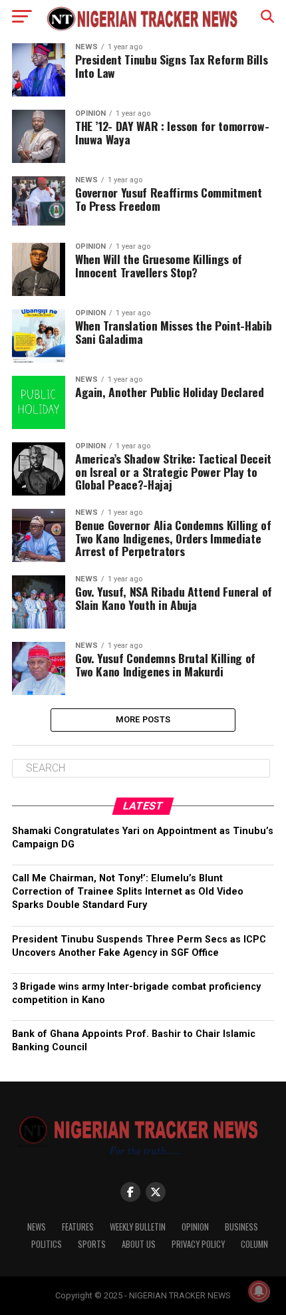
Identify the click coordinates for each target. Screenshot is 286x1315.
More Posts (143, 719)
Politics (46, 1244)
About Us (139, 1244)
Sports (92, 1244)
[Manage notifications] (258, 1291)
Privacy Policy (198, 1244)
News (36, 1227)
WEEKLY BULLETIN (138, 1227)
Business (241, 1227)
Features (78, 1227)
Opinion (195, 1227)
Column (254, 1244)
